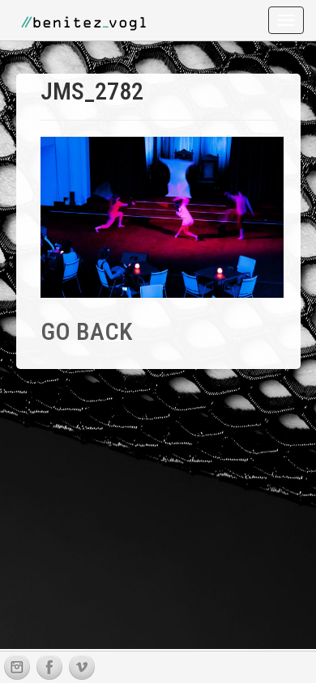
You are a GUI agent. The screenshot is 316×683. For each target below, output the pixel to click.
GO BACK (86, 331)
